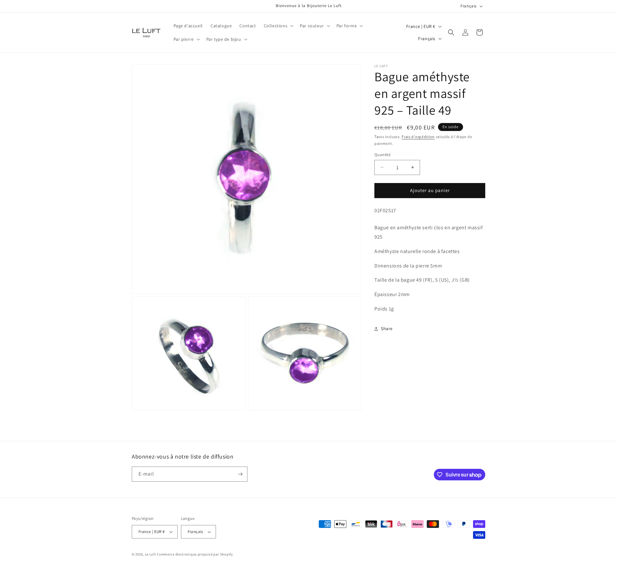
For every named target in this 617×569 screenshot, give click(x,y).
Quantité (382, 154)
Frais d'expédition (418, 136)
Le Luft (150, 554)
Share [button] (387, 328)
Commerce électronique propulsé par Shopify (195, 554)
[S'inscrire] (240, 474)
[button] (278, 25)
